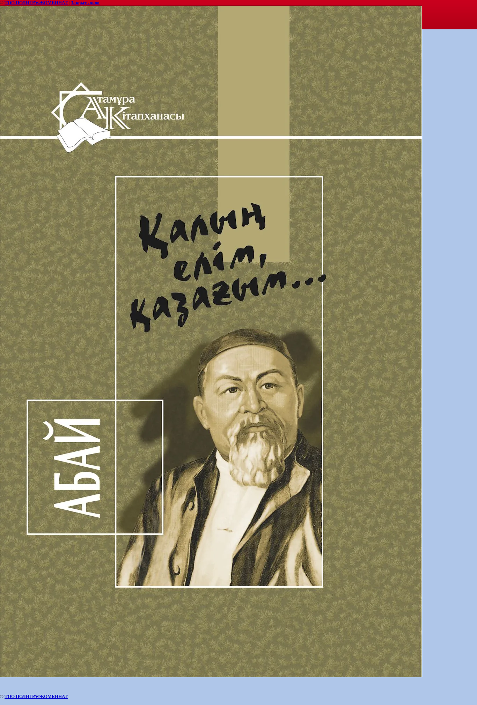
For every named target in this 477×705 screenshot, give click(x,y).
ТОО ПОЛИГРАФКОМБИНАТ (36, 2)
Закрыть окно (85, 2)
